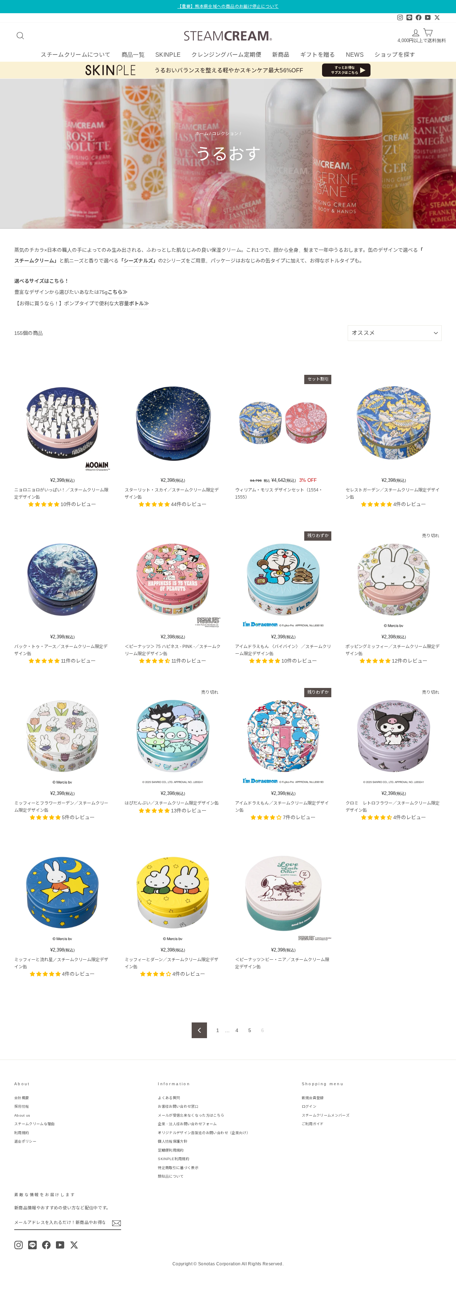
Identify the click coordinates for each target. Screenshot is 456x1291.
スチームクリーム (34, 261)
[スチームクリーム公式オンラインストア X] (74, 1245)
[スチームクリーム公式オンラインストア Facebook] (46, 1245)
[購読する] (116, 1223)
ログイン (309, 1106)
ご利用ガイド (313, 1124)
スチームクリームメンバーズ (326, 1115)
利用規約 (21, 1133)
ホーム (201, 133)
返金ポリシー (25, 1141)
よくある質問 (169, 1098)
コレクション (225, 133)
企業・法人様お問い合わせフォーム (187, 1124)
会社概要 (21, 1098)
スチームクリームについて (75, 55)
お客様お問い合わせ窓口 (178, 1106)
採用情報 (21, 1106)
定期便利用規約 (170, 1150)
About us (22, 1115)
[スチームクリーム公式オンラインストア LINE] (32, 1245)
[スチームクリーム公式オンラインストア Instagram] (18, 1245)
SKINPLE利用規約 (173, 1159)
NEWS (355, 55)
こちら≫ (118, 292)
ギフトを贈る (317, 55)
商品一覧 (133, 55)
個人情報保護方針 (172, 1141)
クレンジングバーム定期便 (226, 55)
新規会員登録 (313, 1098)
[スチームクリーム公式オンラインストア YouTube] (60, 1245)
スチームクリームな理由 (34, 1124)
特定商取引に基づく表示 (178, 1168)
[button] (44, 504)
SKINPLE (168, 55)
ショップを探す (394, 55)
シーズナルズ (138, 261)
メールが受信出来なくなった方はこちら (191, 1115)
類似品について (170, 1176)
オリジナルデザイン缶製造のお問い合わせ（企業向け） (204, 1133)
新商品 (281, 55)
